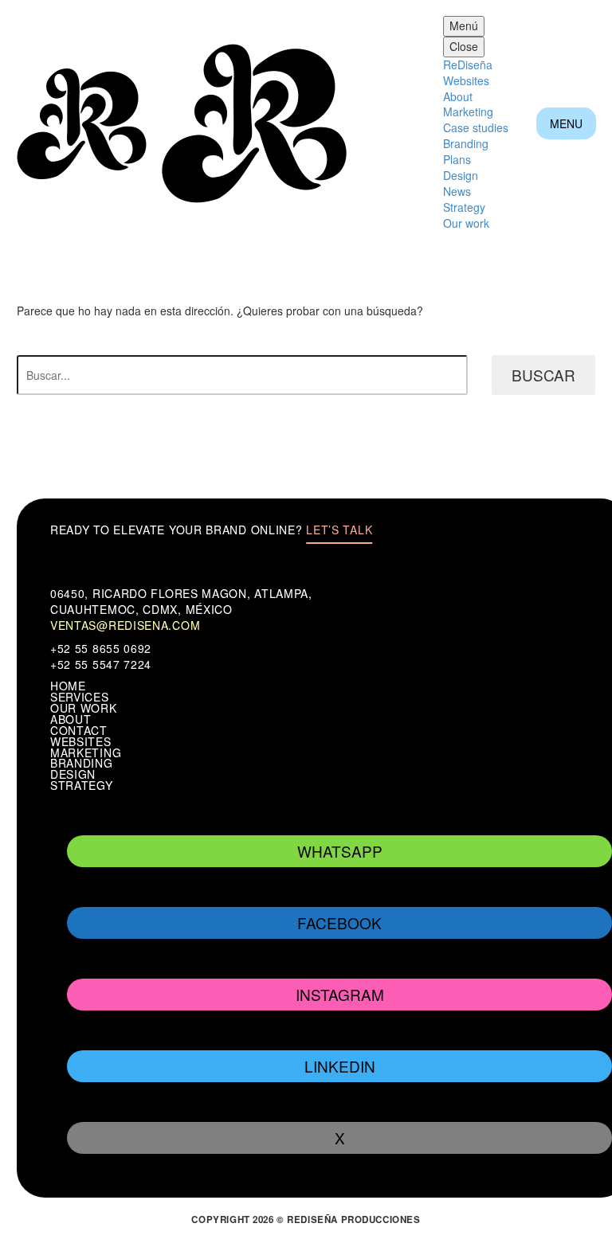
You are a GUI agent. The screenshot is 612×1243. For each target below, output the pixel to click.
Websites (466, 80)
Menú (463, 25)
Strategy (464, 207)
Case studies (475, 127)
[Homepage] (183, 122)
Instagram (340, 994)
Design (460, 175)
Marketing (468, 111)
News (457, 191)
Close (463, 46)
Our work (466, 223)
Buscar (543, 374)
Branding (465, 143)
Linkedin (339, 1066)
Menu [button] (566, 123)
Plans (457, 159)
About (458, 96)
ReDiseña (467, 64)
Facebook (339, 922)
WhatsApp (339, 851)
